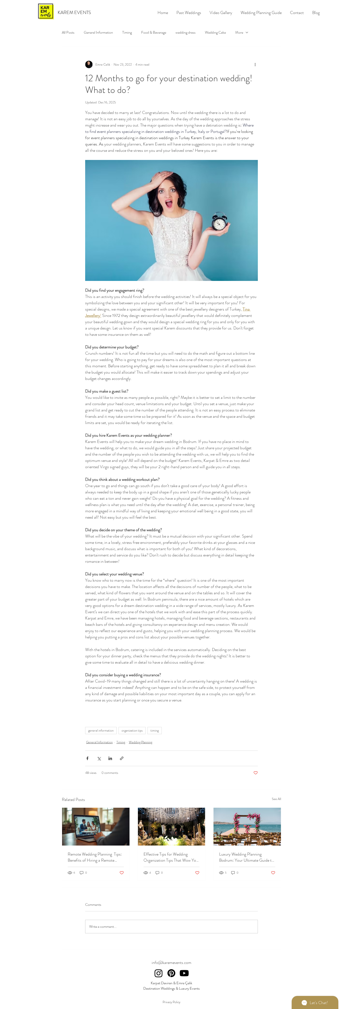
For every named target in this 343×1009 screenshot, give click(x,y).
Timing (127, 32)
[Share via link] (121, 758)
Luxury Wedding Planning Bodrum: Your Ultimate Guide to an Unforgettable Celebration (246, 857)
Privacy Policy (171, 1002)
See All (276, 799)
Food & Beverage (153, 32)
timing (154, 730)
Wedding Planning (140, 742)
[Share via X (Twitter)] (99, 758)
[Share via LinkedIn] (110, 758)
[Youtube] (184, 973)
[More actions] (255, 64)
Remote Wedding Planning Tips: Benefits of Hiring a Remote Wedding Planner (95, 857)
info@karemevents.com (171, 962)
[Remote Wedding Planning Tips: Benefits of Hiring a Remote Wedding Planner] (96, 827)
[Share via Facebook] (87, 758)
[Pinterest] (171, 973)
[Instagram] (158, 973)
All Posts (68, 32)
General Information (98, 32)
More (239, 32)
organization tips (132, 730)
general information (101, 730)
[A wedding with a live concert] (171, 827)
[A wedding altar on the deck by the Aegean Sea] (247, 827)
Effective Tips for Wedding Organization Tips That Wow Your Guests (172, 857)
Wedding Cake (215, 32)
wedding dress (185, 32)
